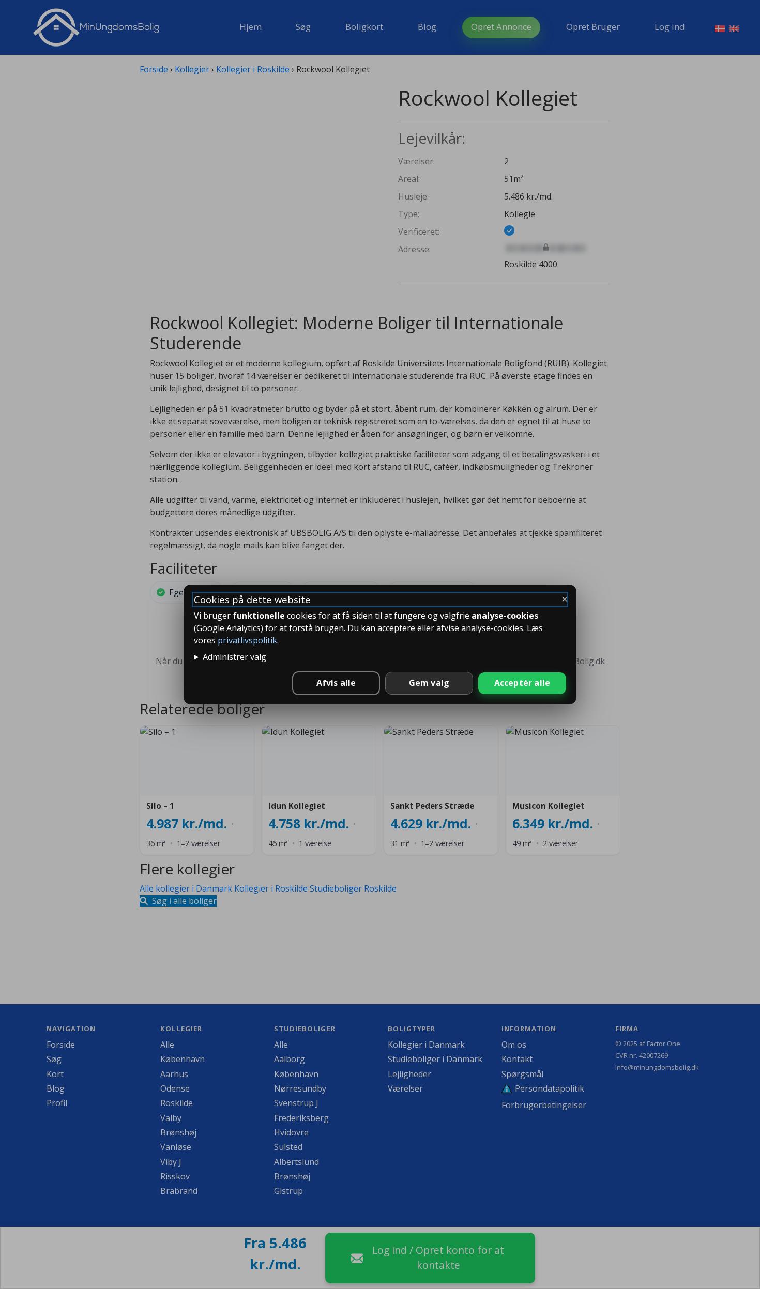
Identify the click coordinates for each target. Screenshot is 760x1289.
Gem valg (429, 682)
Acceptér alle (522, 682)
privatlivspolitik (247, 640)
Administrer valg (234, 657)
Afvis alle (336, 682)
